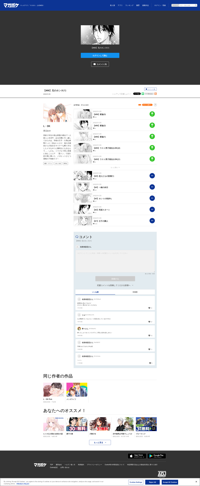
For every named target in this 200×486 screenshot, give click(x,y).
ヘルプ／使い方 (70, 464)
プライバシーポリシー (94, 464)
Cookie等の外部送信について (114, 464)
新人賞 (112, 5)
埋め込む (150, 94)
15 (151, 335)
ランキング (129, 5)
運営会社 (59, 464)
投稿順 (135, 292)
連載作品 (145, 5)
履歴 (137, 5)
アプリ (120, 5)
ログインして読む (100, 55)
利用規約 (81, 464)
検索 (195, 5)
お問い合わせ (64, 467)
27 (151, 322)
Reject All (152, 482)
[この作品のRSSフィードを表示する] (155, 94)
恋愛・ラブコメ (48, 163)
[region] (100, 482)
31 (151, 308)
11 (151, 349)
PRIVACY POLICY (23, 484)
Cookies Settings (136, 482)
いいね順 (95, 292)
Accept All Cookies (170, 482)
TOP (51, 464)
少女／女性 (58, 163)
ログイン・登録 (160, 5)
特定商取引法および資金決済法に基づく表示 (142, 464)
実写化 (65, 163)
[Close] (196, 481)
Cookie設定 (54, 467)
